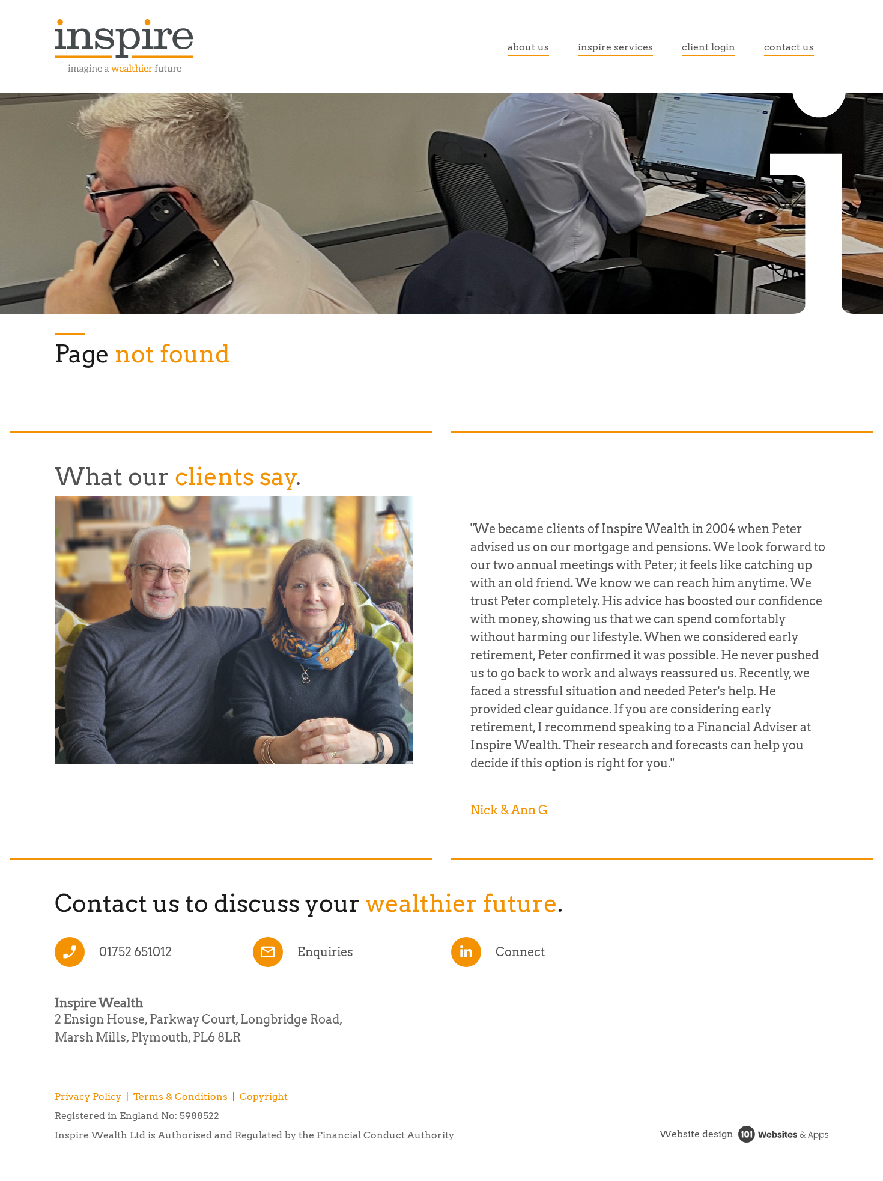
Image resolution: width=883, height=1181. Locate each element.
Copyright (264, 1096)
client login (708, 47)
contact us (789, 47)
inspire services (615, 47)
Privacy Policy (88, 1096)
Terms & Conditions (180, 1096)
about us (528, 47)
